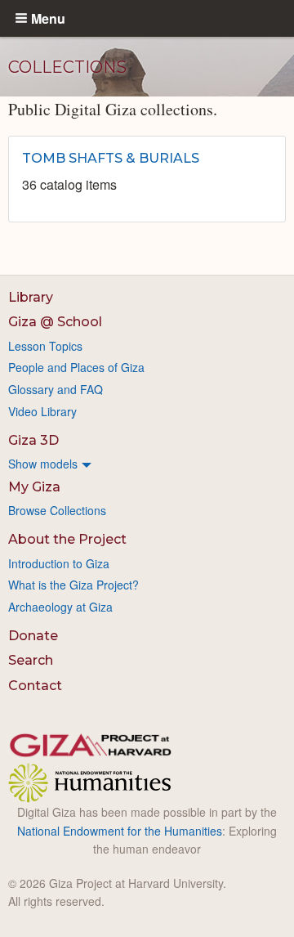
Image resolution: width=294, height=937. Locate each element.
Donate (33, 635)
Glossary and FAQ (55, 389)
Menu (48, 18)
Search (30, 660)
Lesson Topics (45, 346)
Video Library (42, 411)
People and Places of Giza (76, 367)
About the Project (67, 539)
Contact (35, 685)
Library (30, 297)
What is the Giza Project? (73, 584)
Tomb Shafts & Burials (110, 158)
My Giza (34, 487)
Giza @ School (55, 322)
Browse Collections (57, 510)
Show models (43, 463)
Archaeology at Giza (60, 607)
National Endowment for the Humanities (119, 831)
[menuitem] (147, 463)
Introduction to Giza (58, 563)
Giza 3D (33, 440)
